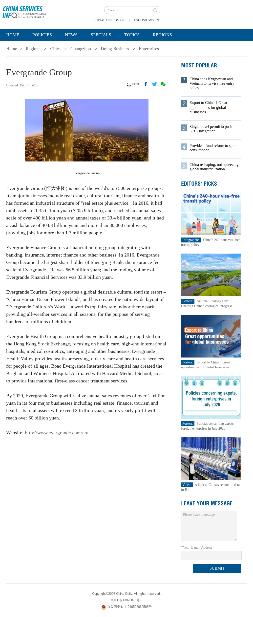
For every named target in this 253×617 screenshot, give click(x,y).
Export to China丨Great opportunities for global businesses (208, 107)
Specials (101, 34)
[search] (155, 10)
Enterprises (149, 48)
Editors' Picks (199, 183)
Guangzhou (80, 48)
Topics (132, 34)
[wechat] (163, 84)
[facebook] (145, 84)
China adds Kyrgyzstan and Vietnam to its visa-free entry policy (212, 83)
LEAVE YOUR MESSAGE (206, 503)
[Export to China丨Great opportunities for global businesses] (211, 336)
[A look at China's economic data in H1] (211, 458)
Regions (162, 34)
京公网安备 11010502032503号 (129, 607)
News (71, 34)
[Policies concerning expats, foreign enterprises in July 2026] (211, 397)
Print (135, 84)
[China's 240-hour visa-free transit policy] (211, 213)
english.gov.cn (146, 20)
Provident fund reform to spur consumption (213, 147)
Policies (42, 34)
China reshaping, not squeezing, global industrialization (214, 166)
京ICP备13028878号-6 (126, 600)
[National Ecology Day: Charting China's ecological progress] (211, 275)
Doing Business (115, 48)
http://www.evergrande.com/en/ (56, 432)
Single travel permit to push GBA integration (211, 128)
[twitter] (154, 84)
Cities (55, 48)
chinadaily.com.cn (109, 20)
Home (12, 34)
